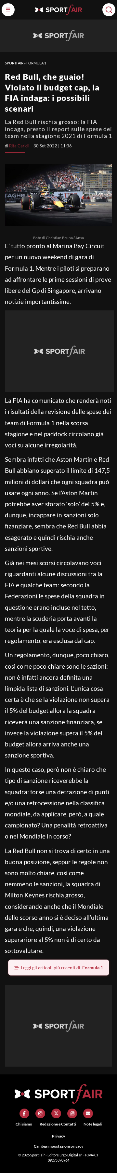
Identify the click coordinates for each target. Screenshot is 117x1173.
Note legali (93, 1124)
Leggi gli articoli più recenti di (62, 967)
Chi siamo (24, 1124)
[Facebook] (24, 1113)
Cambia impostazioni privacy (58, 1146)
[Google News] (72, 1113)
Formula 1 (36, 63)
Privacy (58, 1136)
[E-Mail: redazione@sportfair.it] (88, 1113)
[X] (56, 1113)
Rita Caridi (19, 145)
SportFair (14, 63)
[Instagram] (40, 1113)
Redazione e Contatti (58, 1124)
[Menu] (8, 9)
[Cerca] (108, 9)
